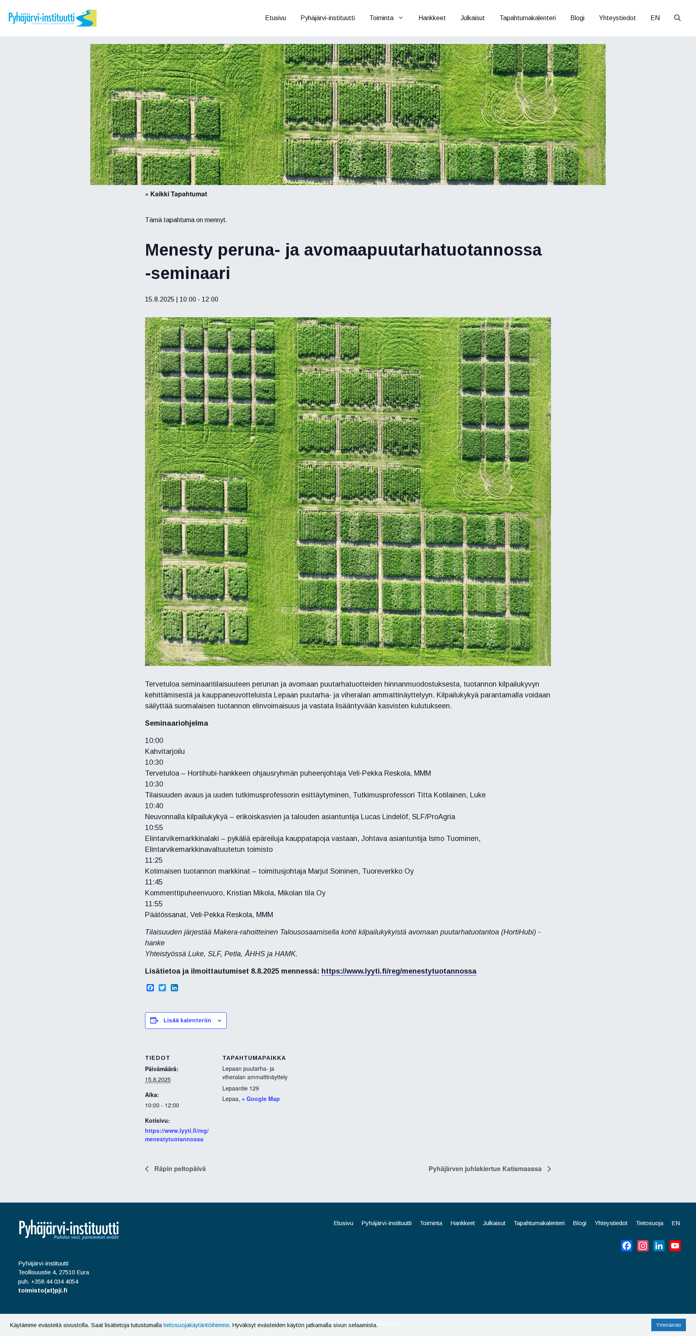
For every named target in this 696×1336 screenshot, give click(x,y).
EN (655, 18)
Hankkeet (432, 18)
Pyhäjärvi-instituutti (327, 18)
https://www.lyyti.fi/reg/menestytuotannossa (398, 971)
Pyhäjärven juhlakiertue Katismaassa (486, 1168)
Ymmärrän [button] (668, 1325)
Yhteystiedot (617, 18)
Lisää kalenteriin (187, 1020)
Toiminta (381, 18)
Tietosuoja (649, 1222)
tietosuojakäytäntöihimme (196, 1325)
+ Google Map (261, 1099)
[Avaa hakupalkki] (677, 18)
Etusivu (275, 18)
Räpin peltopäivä (179, 1168)
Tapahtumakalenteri (527, 18)
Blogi (577, 18)
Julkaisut (472, 18)
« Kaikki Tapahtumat (176, 193)
